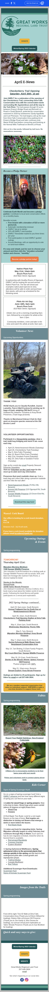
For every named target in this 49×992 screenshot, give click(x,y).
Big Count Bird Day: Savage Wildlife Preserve (24, 653)
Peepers (11, 812)
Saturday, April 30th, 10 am (24, 93)
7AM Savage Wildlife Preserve (16, 569)
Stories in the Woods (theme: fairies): (21, 660)
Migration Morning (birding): (19, 633)
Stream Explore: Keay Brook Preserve (24, 671)
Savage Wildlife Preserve (18, 494)
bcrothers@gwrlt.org (23, 533)
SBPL (33, 664)
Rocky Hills (35, 627)
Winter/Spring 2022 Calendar (24, 48)
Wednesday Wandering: (19, 627)
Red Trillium (13, 864)
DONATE (24, 954)
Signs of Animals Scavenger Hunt (17, 873)
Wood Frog (12, 809)
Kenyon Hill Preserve (16, 489)
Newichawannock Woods (18, 485)
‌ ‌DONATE (24, 41)
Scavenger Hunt (10, 871)
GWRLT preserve (10, 796)
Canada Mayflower (15, 862)
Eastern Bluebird (15, 844)
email (24, 465)
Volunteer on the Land (20, 470)
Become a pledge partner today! (24, 259)
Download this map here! (24, 502)
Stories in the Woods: (12, 582)
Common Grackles (15, 842)
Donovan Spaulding (11, 467)
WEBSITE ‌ (24, 961)
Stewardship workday (26, 439)
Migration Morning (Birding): (15, 567)
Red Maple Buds (15, 825)
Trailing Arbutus (14, 860)
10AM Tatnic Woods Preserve (16, 587)
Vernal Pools (8, 585)
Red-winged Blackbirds (17, 840)
